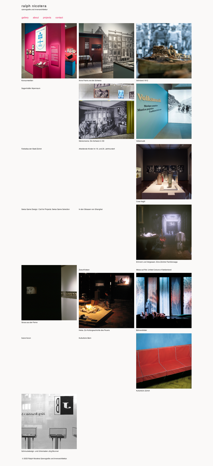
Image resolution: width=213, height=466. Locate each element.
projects (47, 17)
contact (59, 17)
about (36, 17)
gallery (25, 17)
